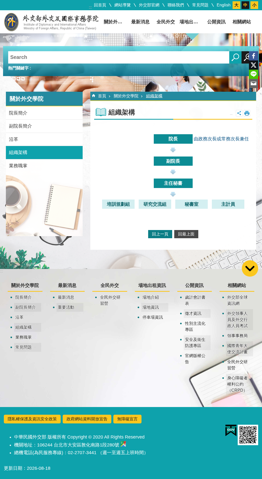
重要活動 (66, 307)
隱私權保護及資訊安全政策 (32, 419)
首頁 (102, 96)
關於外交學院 (116, 21)
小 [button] (254, 5)
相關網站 (242, 21)
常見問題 (200, 5)
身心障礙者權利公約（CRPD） (237, 384)
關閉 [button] (239, 113)
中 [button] (245, 5)
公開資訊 (216, 21)
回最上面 (186, 234)
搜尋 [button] (235, 57)
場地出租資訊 (192, 21)
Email (253, 83)
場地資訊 (151, 307)
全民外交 (166, 21)
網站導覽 (122, 5)
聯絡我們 (176, 5)
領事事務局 (237, 336)
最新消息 (140, 21)
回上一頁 (160, 234)
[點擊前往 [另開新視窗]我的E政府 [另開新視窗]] (230, 430)
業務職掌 (18, 165)
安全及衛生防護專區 (195, 342)
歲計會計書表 (195, 300)
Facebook (253, 55)
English (224, 5)
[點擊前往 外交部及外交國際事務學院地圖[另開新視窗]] (123, 444)
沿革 (13, 139)
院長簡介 (18, 113)
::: (90, 7)
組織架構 (18, 152)
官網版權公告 (195, 358)
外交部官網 (149, 5)
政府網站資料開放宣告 (87, 419)
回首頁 (100, 5)
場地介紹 (151, 297)
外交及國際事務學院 (51, 21)
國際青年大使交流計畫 (237, 348)
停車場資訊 (153, 317)
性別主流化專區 (195, 326)
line (253, 74)
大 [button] (236, 5)
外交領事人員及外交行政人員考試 (237, 319)
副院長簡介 (20, 126)
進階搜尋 (248, 57)
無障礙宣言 (127, 419)
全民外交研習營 (110, 300)
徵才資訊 (193, 313)
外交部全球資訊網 (237, 300)
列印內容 (247, 113)
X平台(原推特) (253, 65)
